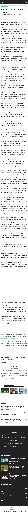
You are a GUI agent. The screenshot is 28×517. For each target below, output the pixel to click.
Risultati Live (20, 513)
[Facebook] (2, 18)
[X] (5, 18)
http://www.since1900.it (14, 368)
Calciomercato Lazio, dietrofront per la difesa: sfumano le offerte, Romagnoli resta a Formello (13, 407)
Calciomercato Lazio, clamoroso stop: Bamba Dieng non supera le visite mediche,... (17, 475)
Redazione (4, 14)
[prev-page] (13, 399)
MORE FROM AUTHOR (19, 385)
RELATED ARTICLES (8, 385)
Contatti (23, 507)
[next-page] (15, 399)
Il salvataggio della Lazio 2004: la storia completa (13, 396)
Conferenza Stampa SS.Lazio (7, 495)
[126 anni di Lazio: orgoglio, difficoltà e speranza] (23, 391)
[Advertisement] (14, 286)
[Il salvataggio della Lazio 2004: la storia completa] (14, 391)
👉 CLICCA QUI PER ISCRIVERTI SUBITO (11, 338)
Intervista (3, 491)
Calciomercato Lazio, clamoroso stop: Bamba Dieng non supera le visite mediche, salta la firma (14, 420)
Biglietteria (3, 500)
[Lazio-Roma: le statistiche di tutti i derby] (5, 390)
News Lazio (3, 486)
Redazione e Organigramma (10, 513)
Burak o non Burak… (21, 357)
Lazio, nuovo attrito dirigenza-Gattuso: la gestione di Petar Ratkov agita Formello (14, 413)
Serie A (2, 493)
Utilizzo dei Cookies (10, 507)
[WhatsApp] (12, 18)
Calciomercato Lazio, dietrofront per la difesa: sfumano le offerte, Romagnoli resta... (17, 460)
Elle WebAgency (21, 446)
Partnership (18, 507)
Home (2, 5)
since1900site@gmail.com (16, 443)
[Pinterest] (9, 18)
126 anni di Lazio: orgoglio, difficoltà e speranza (23, 396)
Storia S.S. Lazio (7, 5)
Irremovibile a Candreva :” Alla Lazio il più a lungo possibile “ (7, 360)
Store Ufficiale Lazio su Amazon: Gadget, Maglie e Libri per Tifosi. (14, 511)
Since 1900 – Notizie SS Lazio (14, 509)
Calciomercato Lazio (5, 489)
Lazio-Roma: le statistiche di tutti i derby (4, 394)
